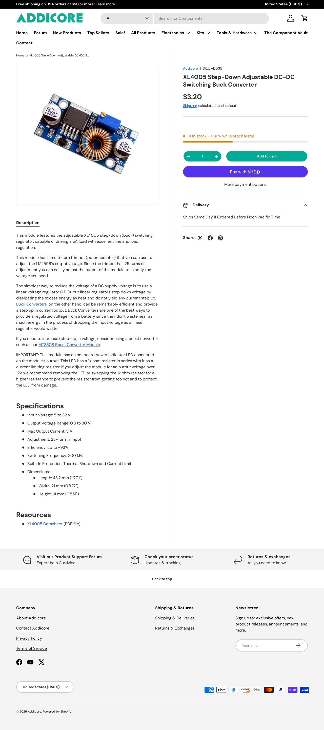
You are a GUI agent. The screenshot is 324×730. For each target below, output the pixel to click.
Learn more (105, 4)
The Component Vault (286, 32)
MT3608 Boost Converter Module (69, 344)
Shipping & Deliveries (175, 618)
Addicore (190, 68)
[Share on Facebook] (210, 238)
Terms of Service (31, 648)
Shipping (190, 106)
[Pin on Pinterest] (220, 238)
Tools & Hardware (234, 32)
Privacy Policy (29, 638)
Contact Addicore (32, 628)
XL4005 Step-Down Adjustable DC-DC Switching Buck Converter (59, 55)
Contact (24, 43)
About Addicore (31, 618)
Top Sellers (98, 32)
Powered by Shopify (57, 711)
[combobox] (184, 18)
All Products (143, 32)
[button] (304, 18)
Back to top (162, 579)
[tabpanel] (87, 379)
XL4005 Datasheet (45, 523)
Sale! (120, 32)
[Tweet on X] (200, 238)
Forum (40, 32)
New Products (67, 32)
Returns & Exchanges (175, 628)
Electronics (172, 32)
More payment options (245, 184)
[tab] (27, 222)
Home (22, 32)
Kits (200, 32)
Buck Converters (31, 304)
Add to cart (267, 156)
